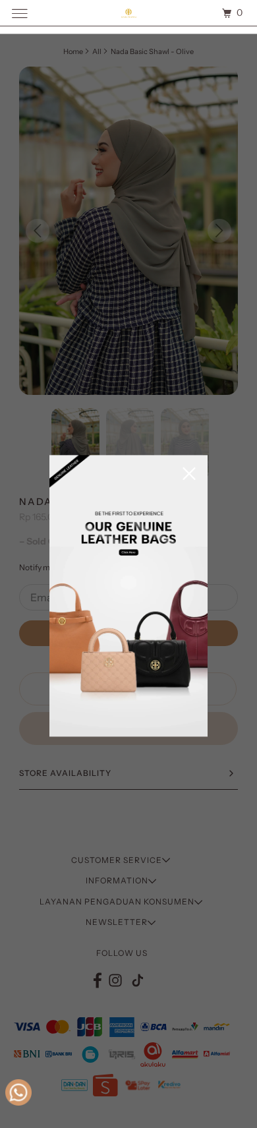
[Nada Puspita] (129, 13)
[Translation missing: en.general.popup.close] (189, 474)
